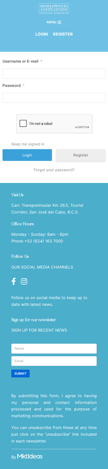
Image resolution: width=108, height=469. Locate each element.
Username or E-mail (22, 61)
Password (14, 85)
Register (80, 155)
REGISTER (63, 34)
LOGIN (41, 34)
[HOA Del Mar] (54, 9)
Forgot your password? (54, 169)
